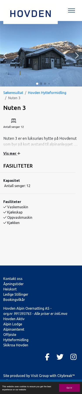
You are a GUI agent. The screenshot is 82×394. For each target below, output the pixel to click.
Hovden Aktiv (13, 319)
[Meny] (71, 10)
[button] (5, 56)
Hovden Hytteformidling (47, 93)
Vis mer (10, 153)
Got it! (69, 387)
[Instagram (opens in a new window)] (73, 357)
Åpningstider (13, 284)
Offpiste (9, 335)
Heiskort (10, 289)
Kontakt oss (13, 279)
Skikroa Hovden (15, 345)
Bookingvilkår (14, 300)
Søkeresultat (13, 93)
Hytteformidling (15, 340)
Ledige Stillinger (15, 294)
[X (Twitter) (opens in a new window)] (60, 357)
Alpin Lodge (12, 324)
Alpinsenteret (13, 329)
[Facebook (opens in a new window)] (47, 357)
